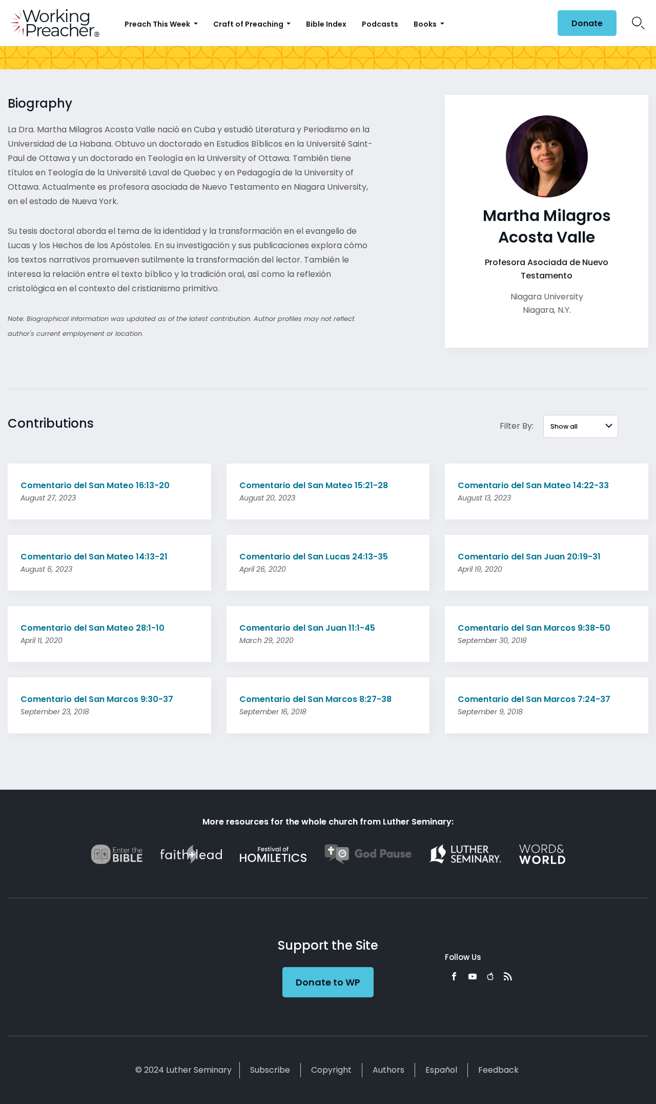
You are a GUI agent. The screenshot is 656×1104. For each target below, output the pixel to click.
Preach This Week (158, 24)
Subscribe (270, 1070)
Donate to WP (328, 982)
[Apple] (490, 976)
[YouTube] (472, 976)
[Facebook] (454, 976)
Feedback (498, 1070)
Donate (587, 23)
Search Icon (638, 23)
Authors (388, 1070)
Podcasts (380, 24)
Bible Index (326, 24)
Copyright (331, 1070)
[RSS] (508, 976)
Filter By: (517, 426)
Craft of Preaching (249, 24)
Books (426, 24)
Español (441, 1070)
